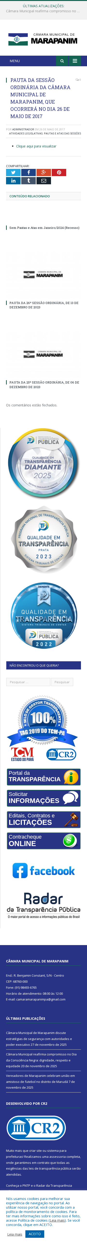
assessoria (57, 1156)
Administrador (23, 129)
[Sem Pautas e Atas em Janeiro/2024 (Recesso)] (43, 219)
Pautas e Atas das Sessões (62, 133)
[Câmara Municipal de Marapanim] (43, 38)
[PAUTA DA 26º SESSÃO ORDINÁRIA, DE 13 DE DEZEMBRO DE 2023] (43, 274)
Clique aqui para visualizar (36, 146)
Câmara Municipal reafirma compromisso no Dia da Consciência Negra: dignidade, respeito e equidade (44, 11)
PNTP (26, 1185)
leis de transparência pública (50, 1168)
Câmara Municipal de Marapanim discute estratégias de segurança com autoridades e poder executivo (39, 1039)
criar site (35, 1150)
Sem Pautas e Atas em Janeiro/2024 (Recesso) (44, 227)
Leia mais (57, 1220)
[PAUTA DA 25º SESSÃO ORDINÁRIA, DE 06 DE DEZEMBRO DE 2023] (43, 354)
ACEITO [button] (35, 1234)
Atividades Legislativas (26, 133)
